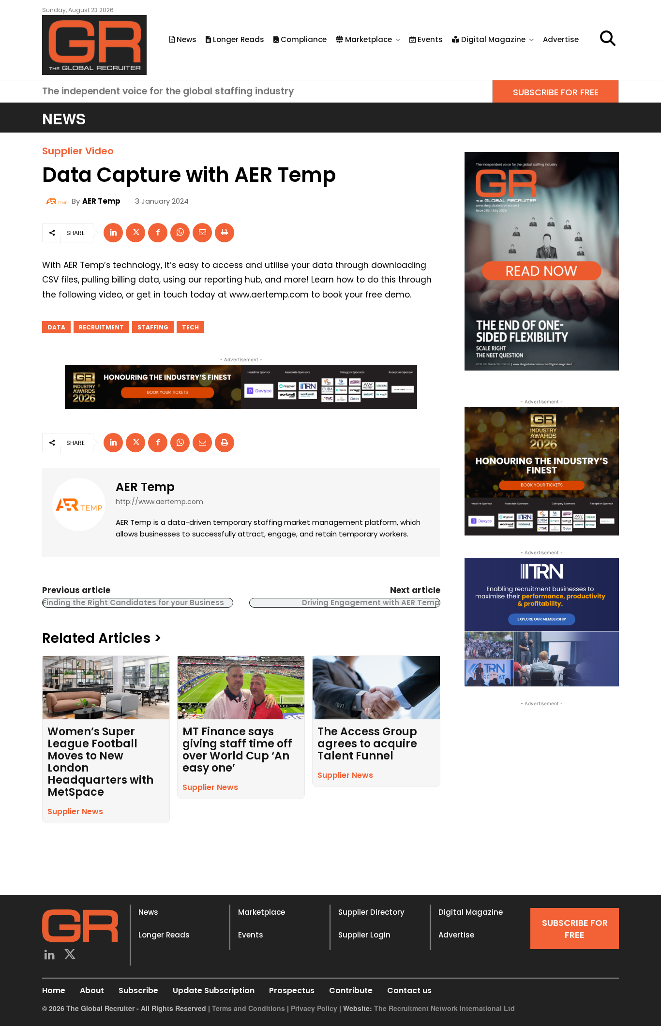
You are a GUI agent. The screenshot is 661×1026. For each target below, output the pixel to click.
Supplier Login (364, 935)
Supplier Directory (371, 912)
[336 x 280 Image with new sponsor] (542, 471)
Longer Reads (164, 935)
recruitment (101, 327)
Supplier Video (78, 151)
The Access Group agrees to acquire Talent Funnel (367, 743)
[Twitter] (70, 955)
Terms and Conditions (248, 1008)
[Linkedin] (113, 232)
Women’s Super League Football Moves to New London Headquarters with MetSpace (100, 762)
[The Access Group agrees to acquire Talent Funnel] (376, 687)
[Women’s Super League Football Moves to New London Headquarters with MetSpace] (106, 687)
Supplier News (75, 811)
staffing (152, 327)
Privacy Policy (314, 1008)
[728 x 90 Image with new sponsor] (241, 386)
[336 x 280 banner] (542, 622)
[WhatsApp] (180, 232)
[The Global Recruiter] (94, 45)
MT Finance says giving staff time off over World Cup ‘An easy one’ (237, 749)
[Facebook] (157, 232)
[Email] (202, 232)
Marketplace (261, 912)
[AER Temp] (58, 201)
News (148, 912)
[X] (135, 232)
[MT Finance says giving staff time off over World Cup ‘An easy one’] (241, 687)
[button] (608, 38)
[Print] (224, 232)
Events (250, 935)
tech (190, 327)
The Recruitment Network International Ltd (444, 1008)
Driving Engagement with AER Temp (371, 602)
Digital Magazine (470, 912)
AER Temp (101, 201)
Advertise (456, 935)
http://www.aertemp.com (159, 501)
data (56, 327)
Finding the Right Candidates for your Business (133, 602)
